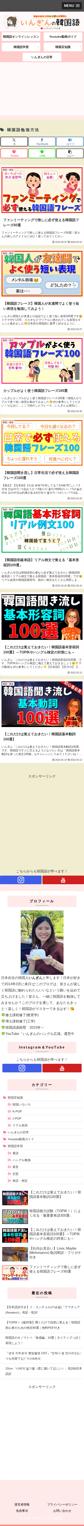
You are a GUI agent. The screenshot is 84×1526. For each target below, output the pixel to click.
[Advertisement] (42, 90)
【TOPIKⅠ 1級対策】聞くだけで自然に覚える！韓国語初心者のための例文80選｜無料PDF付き (42, 1325)
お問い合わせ (62, 1510)
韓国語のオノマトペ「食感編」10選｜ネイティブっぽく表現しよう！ (43, 1340)
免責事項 (22, 1510)
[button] (70, 153)
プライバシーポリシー (62, 1504)
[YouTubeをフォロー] (63, 880)
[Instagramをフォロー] (21, 880)
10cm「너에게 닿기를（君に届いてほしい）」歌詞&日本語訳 (43, 1371)
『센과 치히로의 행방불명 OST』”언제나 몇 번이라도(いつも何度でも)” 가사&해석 (43, 1355)
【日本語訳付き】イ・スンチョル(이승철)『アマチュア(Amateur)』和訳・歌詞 (42, 1309)
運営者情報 (22, 1504)
